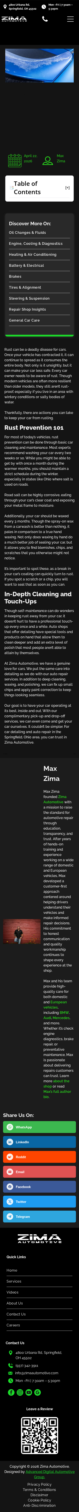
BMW (64, 1013)
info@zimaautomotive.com (36, 1373)
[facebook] (11, 1393)
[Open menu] (70, 19)
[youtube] (28, 1393)
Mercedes (61, 1018)
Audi (47, 1018)
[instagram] (20, 1393)
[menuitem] (39, 232)
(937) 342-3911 (27, 1365)
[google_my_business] (37, 1393)
